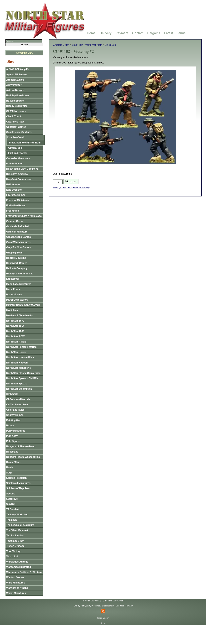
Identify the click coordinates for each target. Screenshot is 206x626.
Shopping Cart (24, 52)
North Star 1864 (15, 326)
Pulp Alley (12, 436)
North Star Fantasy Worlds (21, 347)
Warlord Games (15, 577)
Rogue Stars (13, 462)
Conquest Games (16, 127)
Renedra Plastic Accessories (23, 457)
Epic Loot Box (14, 189)
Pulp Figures (13, 441)
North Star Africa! (16, 341)
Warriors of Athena (17, 588)
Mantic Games (14, 294)
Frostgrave (12, 210)
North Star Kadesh (17, 362)
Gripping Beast (14, 252)
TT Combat (12, 509)
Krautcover (12, 278)
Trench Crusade (15, 546)
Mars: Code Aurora (17, 299)
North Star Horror (16, 352)
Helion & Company (17, 268)
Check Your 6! (14, 116)
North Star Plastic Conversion (23, 373)
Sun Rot (10, 504)
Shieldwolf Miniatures (18, 483)
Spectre (10, 493)
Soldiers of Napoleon (18, 488)
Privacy (129, 606)
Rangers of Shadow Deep (20, 446)
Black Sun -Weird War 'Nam (87, 45)
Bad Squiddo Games (18, 95)
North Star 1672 (15, 320)
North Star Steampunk (19, 388)
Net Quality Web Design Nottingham (97, 606)
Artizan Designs (15, 90)
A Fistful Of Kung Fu (17, 69)
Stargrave (12, 498)
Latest (168, 33)
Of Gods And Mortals (18, 399)
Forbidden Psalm (16, 205)
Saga (9, 472)
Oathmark (12, 394)
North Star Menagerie (18, 367)
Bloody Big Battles (17, 106)
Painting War (13, 420)
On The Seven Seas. (17, 404)
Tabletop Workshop (17, 514)
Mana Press (13, 289)
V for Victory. (13, 551)
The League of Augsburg (20, 525)
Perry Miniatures (15, 430)
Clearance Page (15, 121)
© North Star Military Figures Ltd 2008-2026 (103, 601)
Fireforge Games (16, 195)
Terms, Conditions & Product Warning (71, 187)
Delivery (105, 33)
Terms (181, 33)
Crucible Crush (61, 45)
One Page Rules (15, 409)
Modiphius (12, 310)
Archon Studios (15, 79)
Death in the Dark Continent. (22, 168)
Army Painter (14, 85)
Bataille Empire (15, 100)
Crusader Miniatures (18, 158)
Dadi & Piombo (14, 163)
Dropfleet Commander (19, 179)
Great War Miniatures (18, 242)
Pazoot (10, 425)
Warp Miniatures (15, 582)
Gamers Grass (14, 221)
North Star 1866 (15, 331)
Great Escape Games (18, 237)
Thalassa (11, 519)
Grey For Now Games (18, 247)
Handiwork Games (16, 263)
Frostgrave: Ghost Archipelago (24, 216)
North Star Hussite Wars (20, 357)
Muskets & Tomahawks (19, 315)
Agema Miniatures (16, 74)
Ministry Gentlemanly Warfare (23, 305)
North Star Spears (16, 383)
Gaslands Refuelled (17, 226)
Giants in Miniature (17, 231)
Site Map (120, 606)
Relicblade (12, 451)
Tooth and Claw (15, 540)
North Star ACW (15, 336)
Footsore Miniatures (17, 200)
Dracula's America (17, 174)
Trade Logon (103, 618)
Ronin (9, 467)
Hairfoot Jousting (16, 257)
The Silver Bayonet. (17, 530)
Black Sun (110, 45)
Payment (121, 33)
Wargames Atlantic (17, 561)
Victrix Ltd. (12, 556)
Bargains (153, 33)
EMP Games (13, 184)
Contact (137, 33)
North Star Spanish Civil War (22, 378)
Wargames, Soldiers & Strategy (24, 572)
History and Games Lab (19, 273)
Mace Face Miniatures (18, 284)
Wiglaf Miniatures (16, 593)
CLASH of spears (16, 111)
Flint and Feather (17, 153)
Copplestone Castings (19, 132)
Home (91, 33)
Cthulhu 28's (15, 147)
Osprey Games (15, 415)
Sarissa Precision (16, 478)
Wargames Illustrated (18, 567)
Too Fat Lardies (15, 535)
